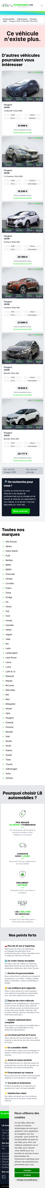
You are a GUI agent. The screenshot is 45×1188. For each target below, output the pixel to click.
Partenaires (7, 1164)
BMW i (9, 569)
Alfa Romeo (11, 541)
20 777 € (22, 453)
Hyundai (10, 625)
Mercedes (10, 690)
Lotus (8, 667)
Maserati (10, 676)
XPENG (9, 778)
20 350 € (23, 256)
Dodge (9, 597)
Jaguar (9, 634)
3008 (5, 21)
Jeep (8, 639)
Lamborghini (11, 653)
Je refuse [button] (27, 1175)
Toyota (9, 764)
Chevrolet (10, 574)
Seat (8, 736)
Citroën (9, 579)
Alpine (9, 546)
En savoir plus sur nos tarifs (22, 132)
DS (7, 602)
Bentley (9, 560)
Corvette (10, 583)
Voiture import (22, 19)
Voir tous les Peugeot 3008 (10, 470)
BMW (8, 565)
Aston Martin (12, 551)
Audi (8, 555)
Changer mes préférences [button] (27, 1180)
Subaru (9, 750)
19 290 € (22, 191)
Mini (8, 699)
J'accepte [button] (27, 1170)
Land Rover (11, 657)
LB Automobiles (8, 19)
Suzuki (9, 755)
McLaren (10, 685)
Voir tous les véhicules (31, 470)
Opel (8, 713)
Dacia (8, 592)
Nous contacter (20, 511)
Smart (8, 745)
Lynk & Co (10, 671)
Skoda (9, 741)
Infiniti (8, 630)
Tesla (8, 759)
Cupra (8, 588)
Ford (8, 616)
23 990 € (23, 322)
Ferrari (9, 606)
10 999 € (22, 125)
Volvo (8, 773)
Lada (8, 648)
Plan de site (7, 1161)
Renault (9, 732)
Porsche (9, 727)
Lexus (8, 662)
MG (7, 694)
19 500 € (22, 388)
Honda (9, 620)
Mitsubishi (10, 704)
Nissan (9, 708)
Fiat (7, 611)
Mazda (9, 681)
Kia (7, 643)
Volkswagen (11, 769)
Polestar (9, 722)
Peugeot (33, 19)
